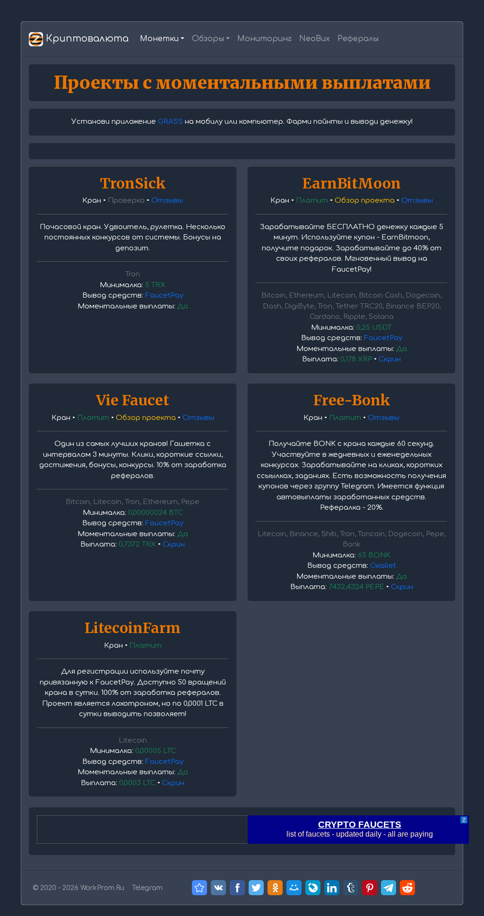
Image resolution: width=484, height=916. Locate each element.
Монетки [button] (159, 38)
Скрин (390, 359)
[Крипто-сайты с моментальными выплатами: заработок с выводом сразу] (199, 887)
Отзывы (167, 201)
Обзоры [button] (208, 38)
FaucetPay (164, 295)
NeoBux (314, 38)
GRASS (170, 122)
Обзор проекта (365, 201)
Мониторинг (264, 38)
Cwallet (383, 566)
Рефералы (358, 38)
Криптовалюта (86, 38)
